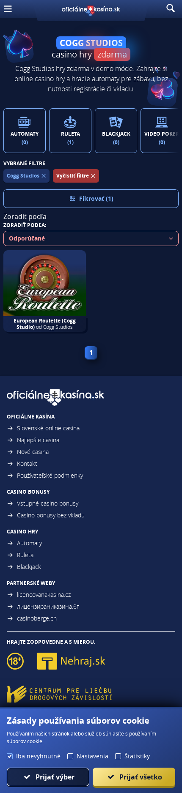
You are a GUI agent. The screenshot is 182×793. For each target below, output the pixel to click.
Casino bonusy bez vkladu (51, 515)
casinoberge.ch (37, 618)
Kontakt (27, 463)
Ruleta (25, 555)
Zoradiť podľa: (24, 225)
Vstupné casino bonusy (47, 503)
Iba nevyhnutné (38, 756)
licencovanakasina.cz (44, 595)
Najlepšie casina (38, 440)
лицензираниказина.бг (48, 606)
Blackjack (29, 567)
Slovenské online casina (48, 428)
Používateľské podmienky (50, 475)
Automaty (29, 543)
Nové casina (33, 452)
